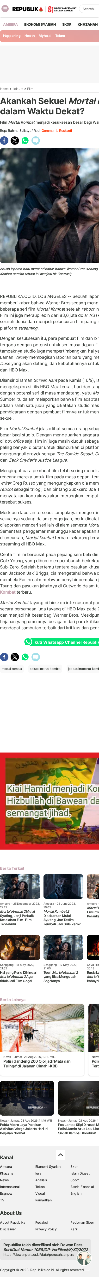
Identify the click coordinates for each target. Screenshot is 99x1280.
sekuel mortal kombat (45, 669)
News (4, 1180)
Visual (40, 1193)
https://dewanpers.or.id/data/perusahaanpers (38, 1254)
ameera (10, 24)
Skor (73, 1166)
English (75, 1193)
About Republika (12, 1222)
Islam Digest (79, 1173)
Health (30, 36)
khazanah (88, 24)
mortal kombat (12, 669)
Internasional (9, 1187)
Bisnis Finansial (82, 1187)
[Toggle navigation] (5, 8)
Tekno (60, 36)
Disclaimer (8, 1229)
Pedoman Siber (82, 1222)
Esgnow (6, 1193)
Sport (74, 1180)
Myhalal (45, 36)
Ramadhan (43, 1200)
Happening (12, 36)
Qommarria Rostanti (57, 130)
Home (4, 89)
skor (66, 24)
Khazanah (7, 1173)
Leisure (18, 89)
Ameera (6, 1166)
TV (2, 1200)
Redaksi (41, 1222)
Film (30, 89)
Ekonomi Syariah (40, 24)
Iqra (38, 1173)
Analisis (41, 1180)
